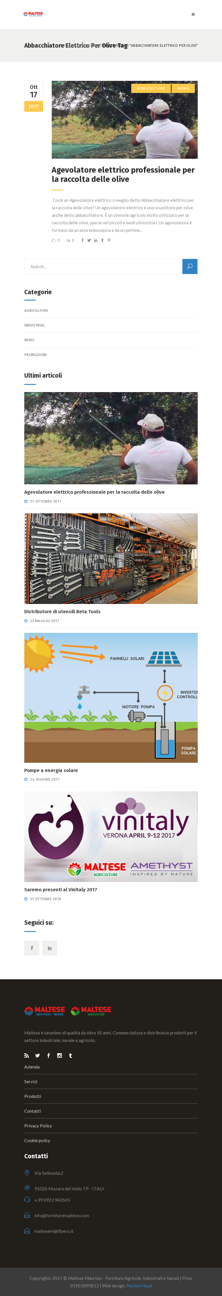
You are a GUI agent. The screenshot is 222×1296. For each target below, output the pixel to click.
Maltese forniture (81, 45)
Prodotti (32, 1096)
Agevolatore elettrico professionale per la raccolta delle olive (123, 174)
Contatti (32, 1111)
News (183, 88)
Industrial (34, 325)
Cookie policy (37, 1140)
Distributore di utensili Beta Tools (62, 612)
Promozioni (35, 355)
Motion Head (139, 1285)
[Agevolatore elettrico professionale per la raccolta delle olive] (125, 120)
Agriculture (151, 88)
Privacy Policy (38, 1125)
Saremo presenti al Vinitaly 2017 (60, 890)
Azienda (32, 1066)
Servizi (30, 1081)
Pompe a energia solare (51, 770)
